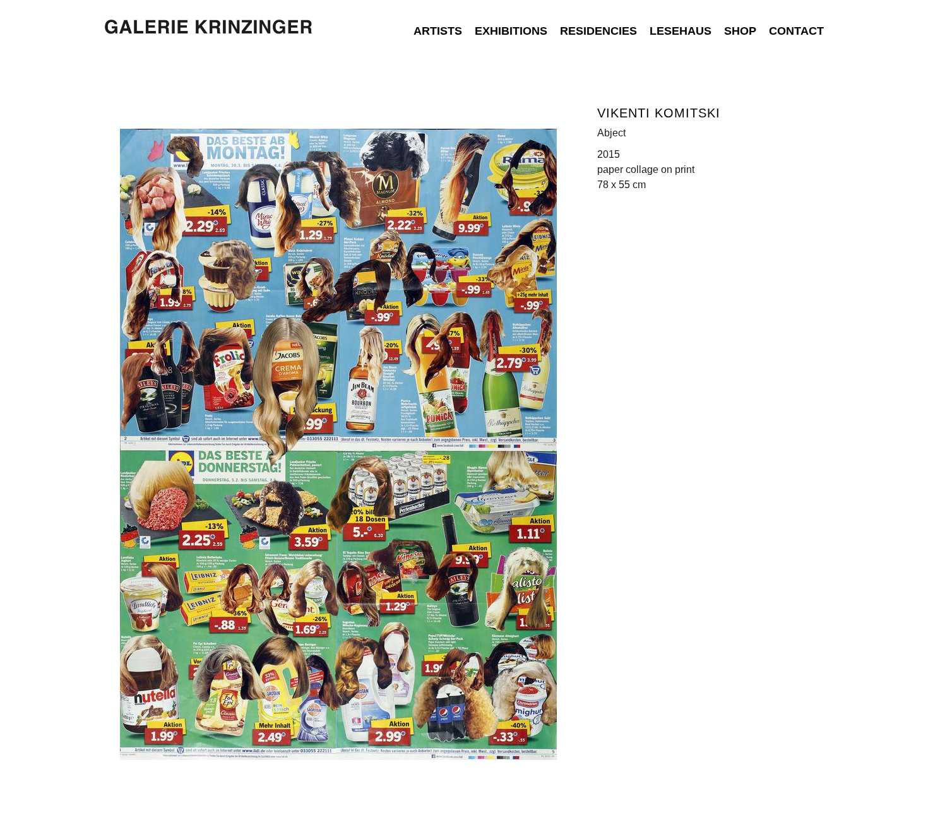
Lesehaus (680, 31)
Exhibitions (511, 31)
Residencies (598, 31)
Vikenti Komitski (658, 113)
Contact (796, 31)
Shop (740, 31)
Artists (437, 31)
